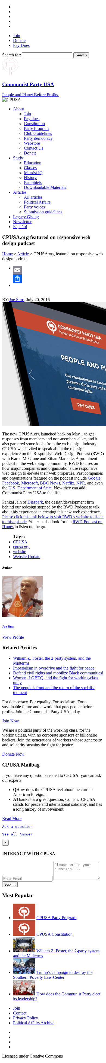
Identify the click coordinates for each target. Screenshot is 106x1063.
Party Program (36, 128)
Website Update (26, 556)
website (19, 551)
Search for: (11, 55)
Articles (19, 192)
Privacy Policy (25, 1018)
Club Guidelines (38, 133)
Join (16, 35)
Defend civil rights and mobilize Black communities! (58, 673)
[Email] (58, 270)
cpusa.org (21, 546)
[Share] (58, 278)
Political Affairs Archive (33, 1022)
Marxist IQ (33, 172)
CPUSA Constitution (54, 934)
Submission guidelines (43, 212)
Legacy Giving (26, 216)
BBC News (50, 483)
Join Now (10, 721)
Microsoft (29, 483)
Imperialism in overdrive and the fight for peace (53, 668)
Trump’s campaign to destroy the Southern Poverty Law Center (52, 975)
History (30, 177)
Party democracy (38, 138)
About (18, 109)
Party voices (34, 207)
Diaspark (35, 502)
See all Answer (17, 834)
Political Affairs (37, 202)
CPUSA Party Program (56, 917)
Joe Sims (16, 299)
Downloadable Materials (45, 187)
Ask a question (17, 827)
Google (94, 478)
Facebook (10, 483)
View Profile (13, 637)
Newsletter (22, 221)
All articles (33, 197)
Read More (11, 818)
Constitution (34, 123)
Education (32, 162)
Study (18, 158)
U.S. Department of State (30, 488)
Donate (19, 40)
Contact (19, 1013)
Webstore (32, 143)
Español (20, 226)
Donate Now (13, 754)
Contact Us (33, 148)
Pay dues (31, 118)
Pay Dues (21, 45)
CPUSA (20, 542)
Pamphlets (33, 182)
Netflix (68, 483)
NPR (80, 483)
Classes (30, 167)
